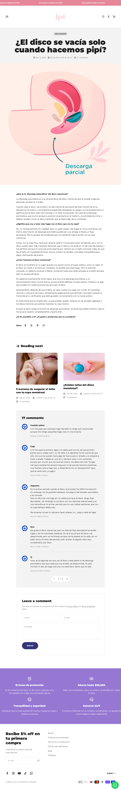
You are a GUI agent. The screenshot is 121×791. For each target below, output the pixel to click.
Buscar (51, 733)
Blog (50, 751)
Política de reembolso (58, 746)
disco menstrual (60, 34)
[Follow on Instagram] (13, 773)
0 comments (24, 401)
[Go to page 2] (67, 579)
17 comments (82, 58)
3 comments (72, 397)
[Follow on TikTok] (25, 773)
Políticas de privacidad (58, 737)
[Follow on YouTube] (19, 773)
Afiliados (52, 755)
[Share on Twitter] (31, 325)
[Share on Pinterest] (37, 325)
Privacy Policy (72, 606)
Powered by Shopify (28, 782)
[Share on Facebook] (25, 325)
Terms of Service (88, 606)
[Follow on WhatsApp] (31, 773)
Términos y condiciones (58, 742)
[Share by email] (43, 325)
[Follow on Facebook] (7, 773)
